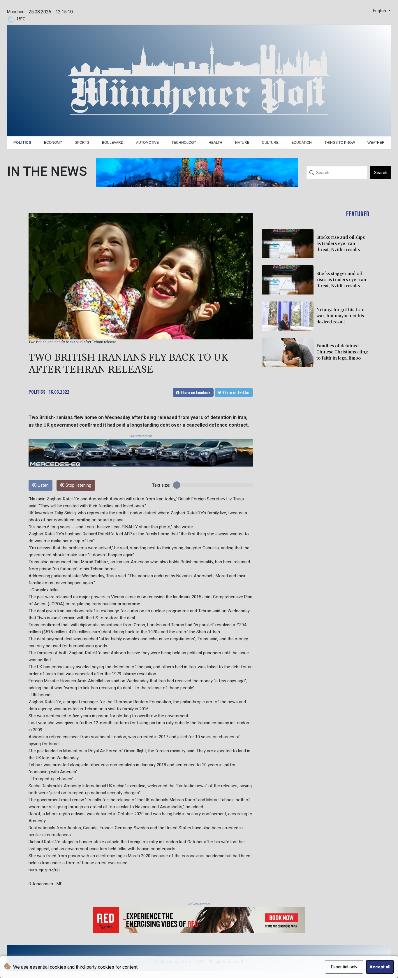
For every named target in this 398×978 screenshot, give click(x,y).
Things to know (340, 143)
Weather (376, 143)
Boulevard (113, 143)
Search (380, 172)
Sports (82, 143)
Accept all (379, 967)
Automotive (147, 143)
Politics (22, 143)
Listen (42, 485)
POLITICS (37, 391)
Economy (53, 143)
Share (195, 392)
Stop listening (77, 485)
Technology (184, 143)
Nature (242, 143)
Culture (270, 143)
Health (215, 143)
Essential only (344, 967)
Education (301, 143)
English (380, 10)
